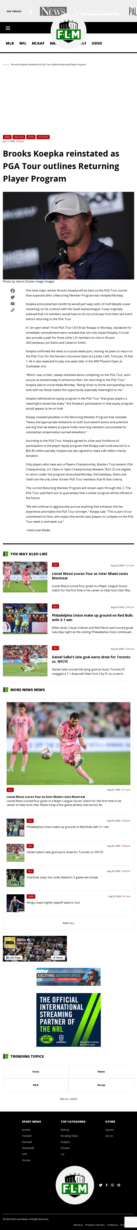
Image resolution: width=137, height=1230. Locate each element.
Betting (65, 1129)
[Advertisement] (68, 104)
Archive (26, 1129)
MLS (55, 564)
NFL (22, 43)
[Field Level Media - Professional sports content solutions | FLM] (68, 31)
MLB (10, 43)
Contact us (112, 1224)
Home (6, 64)
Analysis (65, 1142)
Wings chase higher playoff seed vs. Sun (53, 903)
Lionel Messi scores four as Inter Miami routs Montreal (46, 797)
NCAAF (38, 43)
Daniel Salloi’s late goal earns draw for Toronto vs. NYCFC (65, 852)
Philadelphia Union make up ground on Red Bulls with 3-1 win (68, 827)
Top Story (43, 137)
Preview (65, 1148)
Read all (68, 923)
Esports (109, 1129)
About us (78, 1224)
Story (31, 137)
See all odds (68, 1099)
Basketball (28, 1148)
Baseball (27, 1142)
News (7, 137)
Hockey (26, 1160)
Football (26, 1135)
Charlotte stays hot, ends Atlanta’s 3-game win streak (62, 877)
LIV (62, 1154)
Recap (101, 1085)
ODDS (97, 43)
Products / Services (95, 1224)
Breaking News (69, 1135)
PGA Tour (19, 137)
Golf (24, 1154)
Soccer (109, 1135)
